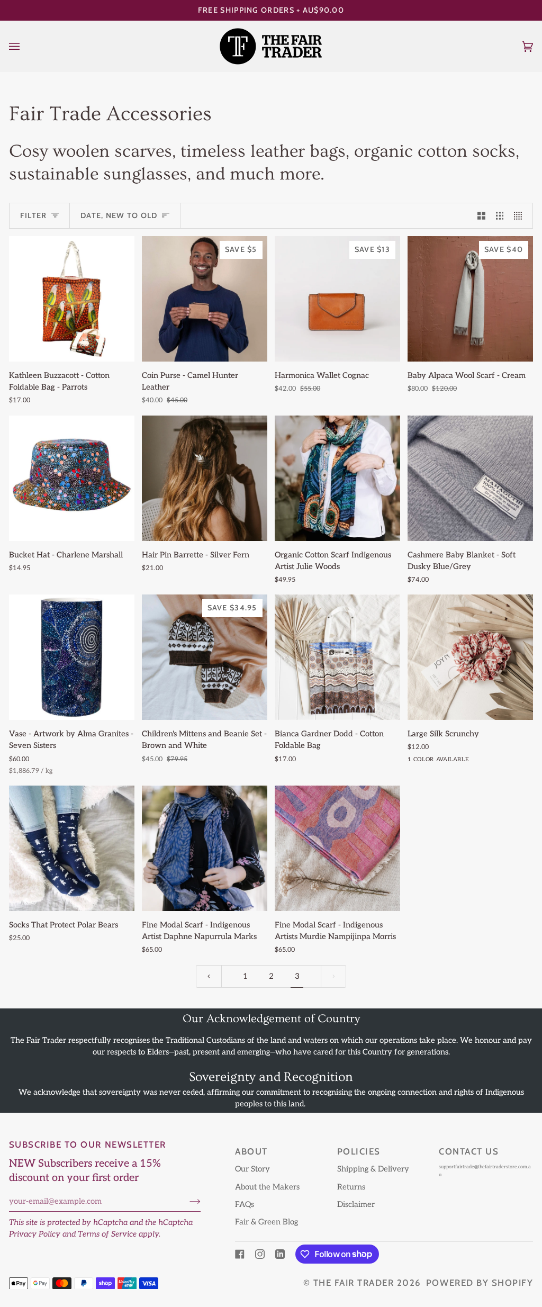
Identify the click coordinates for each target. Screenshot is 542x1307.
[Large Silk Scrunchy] (470, 657)
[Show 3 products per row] (500, 215)
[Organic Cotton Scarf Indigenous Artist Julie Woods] (337, 478)
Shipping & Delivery (373, 1169)
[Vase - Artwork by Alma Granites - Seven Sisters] (71, 657)
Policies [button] (359, 1151)
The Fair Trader (353, 1282)
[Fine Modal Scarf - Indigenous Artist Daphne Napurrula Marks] (204, 848)
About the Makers (267, 1187)
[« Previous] (209, 976)
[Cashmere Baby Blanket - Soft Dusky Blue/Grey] (470, 478)
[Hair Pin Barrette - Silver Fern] (204, 478)
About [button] (251, 1151)
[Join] (187, 1201)
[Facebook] (240, 1254)
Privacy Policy (34, 1234)
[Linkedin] (280, 1254)
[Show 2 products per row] (481, 215)
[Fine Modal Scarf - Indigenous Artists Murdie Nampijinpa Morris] (337, 848)
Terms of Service (107, 1234)
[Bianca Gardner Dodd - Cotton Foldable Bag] (337, 657)
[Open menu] (25, 46)
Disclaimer (356, 1204)
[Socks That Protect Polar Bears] (71, 848)
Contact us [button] (469, 1151)
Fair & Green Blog (266, 1222)
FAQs (244, 1204)
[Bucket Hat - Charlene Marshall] (71, 478)
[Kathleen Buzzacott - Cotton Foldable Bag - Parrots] (71, 299)
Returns (351, 1187)
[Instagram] (260, 1254)
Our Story (252, 1169)
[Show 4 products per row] (520, 215)
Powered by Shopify (479, 1282)
